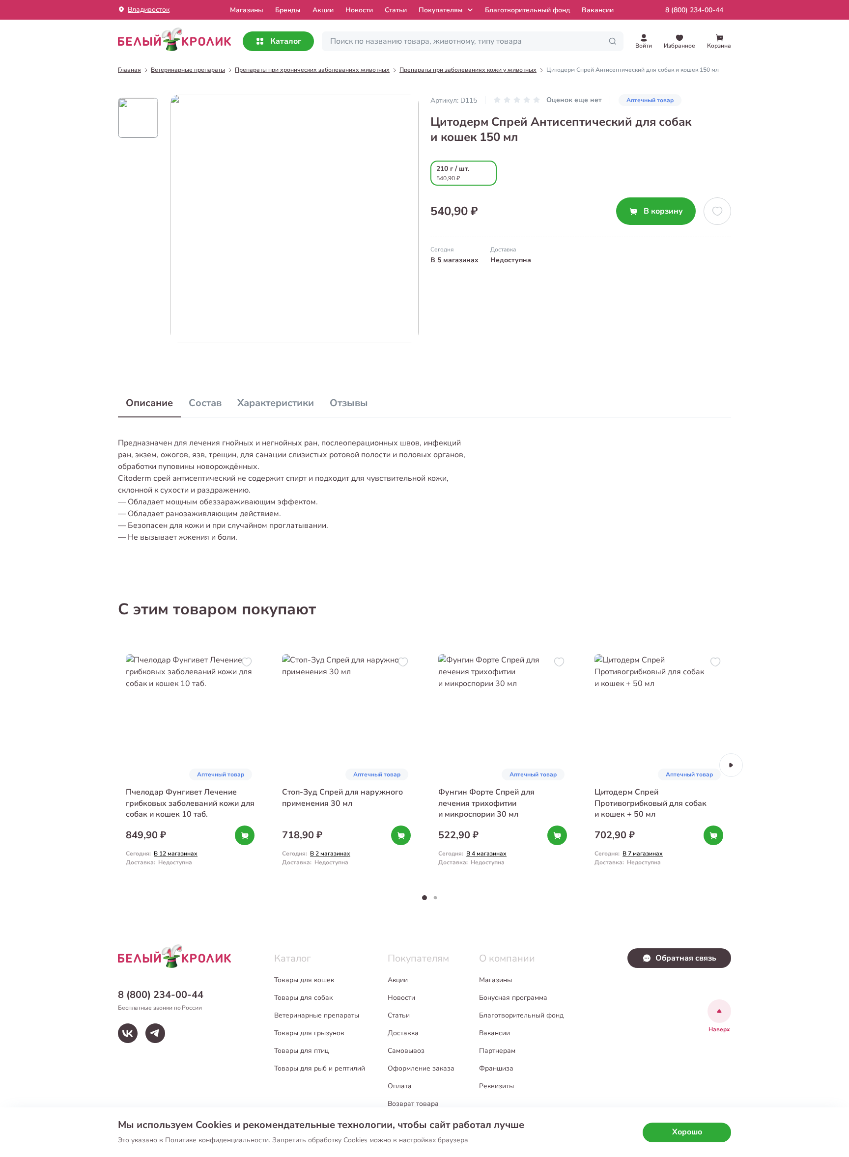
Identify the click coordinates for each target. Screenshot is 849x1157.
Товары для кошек (304, 980)
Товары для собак (303, 997)
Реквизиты (496, 1086)
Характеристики (275, 403)
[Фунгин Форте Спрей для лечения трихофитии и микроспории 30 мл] (502, 764)
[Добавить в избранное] (717, 211)
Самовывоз (406, 1050)
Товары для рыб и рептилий (319, 1068)
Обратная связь (685, 958)
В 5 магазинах (454, 260)
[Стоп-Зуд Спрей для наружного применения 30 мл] (346, 764)
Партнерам (497, 1050)
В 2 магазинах (330, 853)
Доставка (403, 1033)
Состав (205, 403)
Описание (149, 403)
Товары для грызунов (309, 1033)
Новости (359, 10)
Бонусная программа (513, 997)
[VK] (128, 1033)
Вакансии (598, 10)
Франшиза (496, 1068)
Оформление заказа (421, 1068)
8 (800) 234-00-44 (694, 10)
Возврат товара (413, 1103)
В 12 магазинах (176, 853)
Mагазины (246, 10)
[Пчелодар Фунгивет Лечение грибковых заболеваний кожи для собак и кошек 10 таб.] (190, 764)
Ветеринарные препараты (316, 1015)
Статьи (396, 10)
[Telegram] (155, 1033)
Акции (323, 10)
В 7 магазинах (643, 853)
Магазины (495, 980)
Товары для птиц (301, 1050)
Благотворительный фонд (527, 10)
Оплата (400, 1086)
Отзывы (349, 403)
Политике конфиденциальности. (217, 1140)
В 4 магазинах (486, 853)
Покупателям (440, 10)
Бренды (288, 10)
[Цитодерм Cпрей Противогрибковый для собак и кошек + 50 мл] (659, 764)
